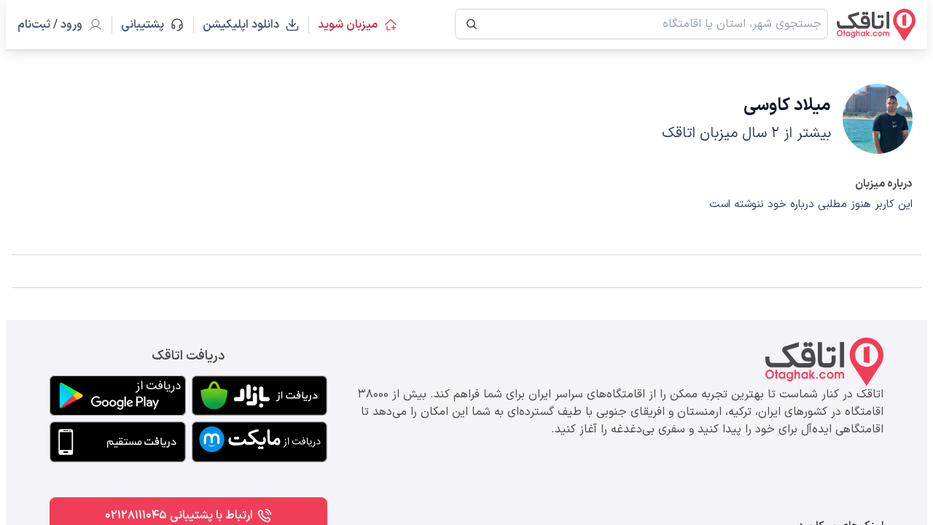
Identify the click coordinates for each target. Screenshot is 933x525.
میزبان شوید (348, 25)
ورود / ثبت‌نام (49, 25)
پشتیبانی (149, 25)
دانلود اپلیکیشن (241, 25)
